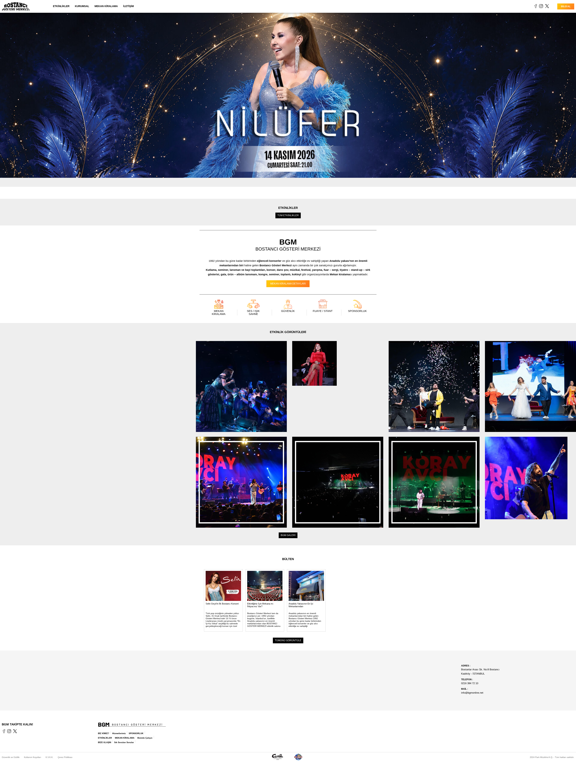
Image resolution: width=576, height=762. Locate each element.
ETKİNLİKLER (61, 6)
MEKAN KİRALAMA (106, 6)
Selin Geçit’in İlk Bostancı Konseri (222, 603)
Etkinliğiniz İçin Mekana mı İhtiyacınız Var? (260, 605)
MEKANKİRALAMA (218, 313)
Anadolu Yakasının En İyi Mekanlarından (301, 605)
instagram (541, 6)
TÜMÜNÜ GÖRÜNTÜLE (288, 640)
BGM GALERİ (288, 535)
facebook (535, 6)
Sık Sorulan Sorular (124, 742)
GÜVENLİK (288, 311)
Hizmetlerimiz (119, 733)
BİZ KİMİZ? (103, 733)
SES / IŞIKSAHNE (253, 313)
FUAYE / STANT (323, 311)
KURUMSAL (82, 6)
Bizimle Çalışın (144, 738)
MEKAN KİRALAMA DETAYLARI (288, 283)
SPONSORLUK (357, 311)
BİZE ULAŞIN (104, 742)
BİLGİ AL (565, 6)
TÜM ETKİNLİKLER (288, 215)
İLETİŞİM (128, 6)
